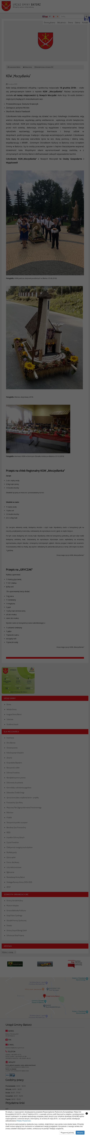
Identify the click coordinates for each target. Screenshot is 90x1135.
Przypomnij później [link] (67, 1132)
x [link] (86, 1113)
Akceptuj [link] (80, 1132)
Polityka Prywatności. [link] (24, 1121)
